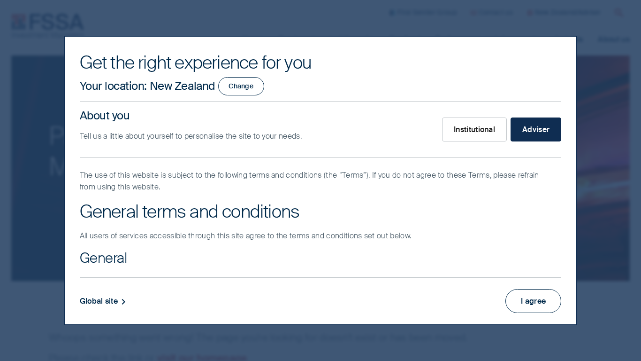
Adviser (535, 129)
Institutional (474, 129)
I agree (533, 301)
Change (241, 86)
